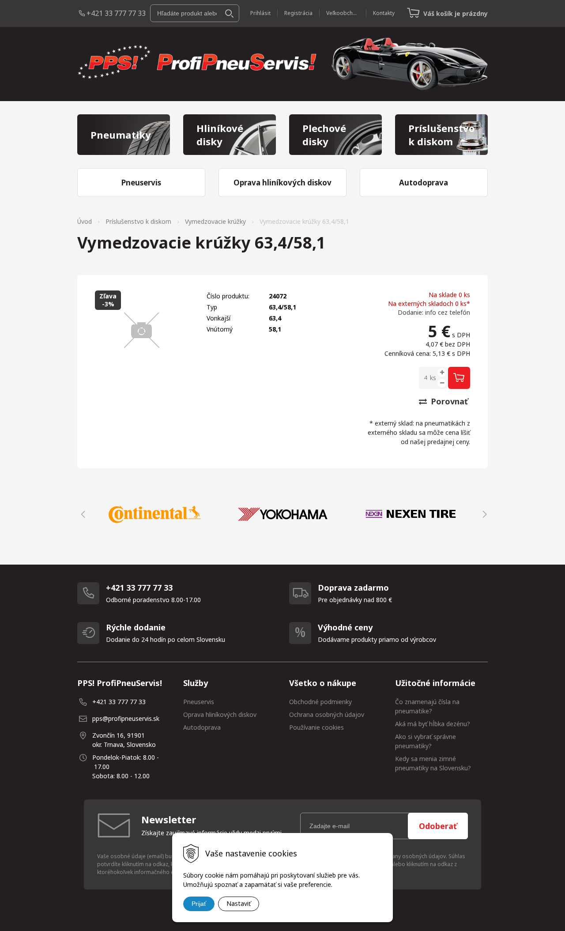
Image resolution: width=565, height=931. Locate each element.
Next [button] (483, 514)
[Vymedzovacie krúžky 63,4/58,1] (142, 330)
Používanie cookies (316, 727)
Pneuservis (198, 701)
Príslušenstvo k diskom (138, 221)
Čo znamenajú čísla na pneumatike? (427, 706)
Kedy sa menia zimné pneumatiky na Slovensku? (433, 763)
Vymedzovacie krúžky (215, 221)
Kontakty (384, 13)
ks (433, 377)
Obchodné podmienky (320, 701)
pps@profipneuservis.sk (125, 718)
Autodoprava (202, 727)
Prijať (199, 903)
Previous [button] (81, 514)
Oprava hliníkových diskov (219, 714)
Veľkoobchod (342, 13)
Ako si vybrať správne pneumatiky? (425, 741)
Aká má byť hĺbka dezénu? (432, 724)
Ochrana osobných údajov (326, 714)
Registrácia (298, 13)
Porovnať (448, 401)
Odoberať (438, 826)
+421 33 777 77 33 (116, 13)
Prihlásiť (260, 13)
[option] (154, 514)
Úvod (84, 221)
